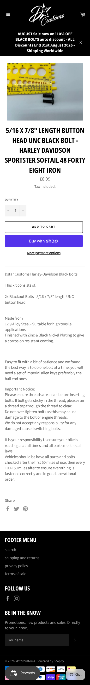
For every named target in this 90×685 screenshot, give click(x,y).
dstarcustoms (25, 661)
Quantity (11, 200)
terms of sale (15, 574)
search (10, 550)
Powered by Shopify (50, 661)
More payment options (43, 253)
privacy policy (16, 566)
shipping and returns (22, 558)
